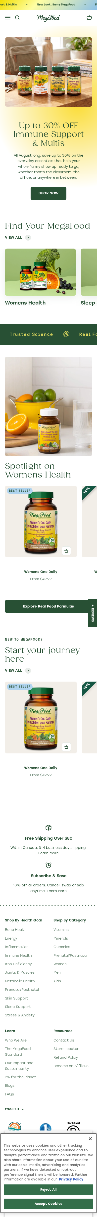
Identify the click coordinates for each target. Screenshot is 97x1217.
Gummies (61, 947)
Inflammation (17, 947)
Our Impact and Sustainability (19, 1066)
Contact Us (63, 1040)
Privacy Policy (71, 1179)
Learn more (48, 853)
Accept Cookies (48, 1204)
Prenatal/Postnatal (22, 990)
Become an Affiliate (71, 1066)
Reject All (48, 1189)
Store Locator (66, 1049)
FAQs (9, 1094)
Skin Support (16, 998)
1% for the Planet (20, 1077)
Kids (57, 981)
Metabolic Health (20, 981)
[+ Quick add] (66, 550)
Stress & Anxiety (20, 1015)
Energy (11, 938)
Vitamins (61, 930)
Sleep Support (18, 1007)
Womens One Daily (40, 572)
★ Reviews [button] (92, 613)
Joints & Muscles (20, 972)
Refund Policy (65, 1057)
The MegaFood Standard (18, 1051)
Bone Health (16, 930)
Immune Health (18, 956)
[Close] (90, 1138)
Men (57, 972)
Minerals (60, 938)
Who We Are (16, 1040)
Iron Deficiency (18, 964)
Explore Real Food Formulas (48, 606)
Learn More (57, 891)
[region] (48, 1173)
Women (60, 964)
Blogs (9, 1086)
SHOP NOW (48, 193)
